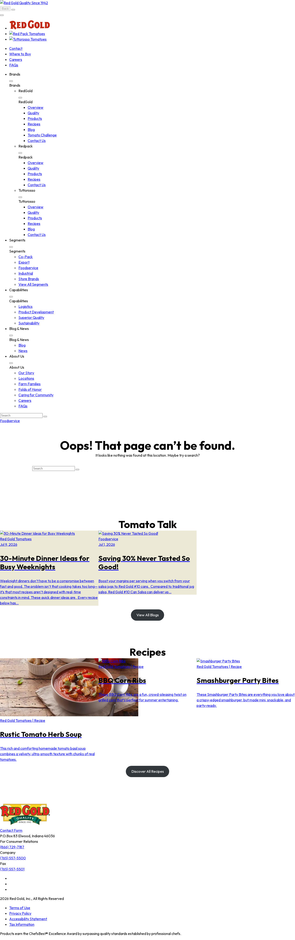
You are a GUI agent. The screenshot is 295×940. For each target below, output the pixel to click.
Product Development (36, 312)
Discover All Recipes (147, 771)
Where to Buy (20, 54)
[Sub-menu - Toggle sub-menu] (11, 81)
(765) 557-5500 (13, 858)
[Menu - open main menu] (2, 15)
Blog (31, 129)
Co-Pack (25, 256)
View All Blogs (147, 615)
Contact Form (11, 830)
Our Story (26, 372)
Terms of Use (19, 907)
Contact (15, 48)
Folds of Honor (30, 389)
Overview (35, 107)
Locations (26, 378)
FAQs (13, 65)
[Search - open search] (13, 9)
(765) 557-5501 (12, 869)
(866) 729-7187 (12, 847)
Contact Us (37, 140)
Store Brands (28, 278)
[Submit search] (45, 416)
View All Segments (33, 284)
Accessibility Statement (28, 918)
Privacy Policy (20, 913)
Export (24, 262)
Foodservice (28, 267)
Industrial (25, 273)
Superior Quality (31, 317)
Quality (33, 113)
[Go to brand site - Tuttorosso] (28, 39)
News (22, 350)
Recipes (34, 124)
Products (35, 118)
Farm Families (29, 384)
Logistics (25, 306)
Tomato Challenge (42, 135)
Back (5, 8)
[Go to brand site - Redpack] (27, 33)
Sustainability (28, 323)
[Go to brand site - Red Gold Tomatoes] (29, 28)
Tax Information (21, 924)
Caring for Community (35, 395)
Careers (15, 59)
